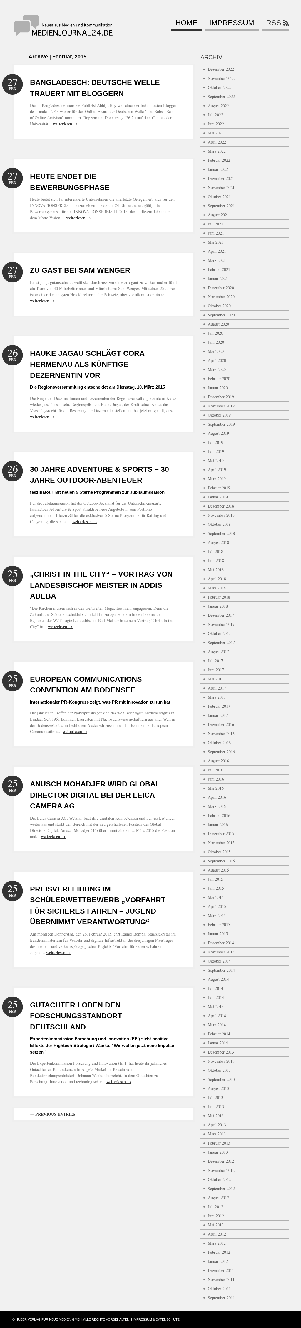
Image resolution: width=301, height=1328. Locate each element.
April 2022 (217, 142)
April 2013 (217, 1125)
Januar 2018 (218, 606)
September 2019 (221, 424)
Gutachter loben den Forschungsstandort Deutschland (76, 1016)
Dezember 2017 (221, 615)
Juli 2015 (215, 879)
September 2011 (221, 1297)
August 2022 (218, 105)
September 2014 (221, 970)
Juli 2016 (215, 770)
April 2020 (217, 360)
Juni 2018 (216, 560)
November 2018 (221, 515)
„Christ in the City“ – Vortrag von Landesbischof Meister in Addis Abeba (101, 585)
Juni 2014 (216, 997)
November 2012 (221, 1170)
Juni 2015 (216, 888)
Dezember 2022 (221, 69)
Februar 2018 (219, 597)
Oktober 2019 (219, 415)
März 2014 (217, 1024)
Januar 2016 (218, 824)
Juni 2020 (216, 342)
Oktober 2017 (219, 633)
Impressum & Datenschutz (156, 1319)
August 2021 (218, 215)
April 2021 (217, 251)
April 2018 (217, 579)
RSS (273, 23)
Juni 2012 (216, 1216)
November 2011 (221, 1279)
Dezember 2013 (221, 1052)
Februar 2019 (219, 488)
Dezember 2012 (221, 1161)
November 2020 (221, 296)
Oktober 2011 (219, 1288)
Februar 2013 (219, 1143)
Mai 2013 (216, 1115)
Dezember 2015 (221, 833)
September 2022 (221, 96)
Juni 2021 (216, 233)
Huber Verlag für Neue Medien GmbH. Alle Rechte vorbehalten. (73, 1319)
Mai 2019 (216, 460)
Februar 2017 (219, 706)
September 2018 (221, 533)
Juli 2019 (215, 442)
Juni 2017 (216, 670)
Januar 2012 (218, 1261)
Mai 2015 (216, 897)
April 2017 (217, 688)
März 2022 (217, 151)
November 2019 (221, 406)
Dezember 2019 (221, 397)
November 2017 (221, 624)
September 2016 (221, 751)
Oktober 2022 (219, 87)
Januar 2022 (218, 169)
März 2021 (217, 260)
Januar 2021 (218, 278)
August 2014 (218, 979)
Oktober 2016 (219, 742)
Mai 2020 (216, 351)
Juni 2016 (216, 779)
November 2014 (221, 952)
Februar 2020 (219, 378)
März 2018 (217, 588)
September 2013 (221, 1079)
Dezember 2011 (221, 1270)
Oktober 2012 (219, 1179)
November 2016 (221, 733)
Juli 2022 (215, 114)
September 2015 (221, 861)
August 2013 (218, 1088)
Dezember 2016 (221, 724)
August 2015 (218, 870)
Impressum (231, 23)
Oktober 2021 (219, 196)
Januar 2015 (218, 933)
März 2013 (217, 1134)
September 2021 (221, 205)
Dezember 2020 (221, 287)
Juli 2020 (215, 333)
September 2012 (221, 1188)
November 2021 (221, 187)
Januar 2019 (218, 497)
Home (186, 23)
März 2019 (217, 478)
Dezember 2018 (221, 506)
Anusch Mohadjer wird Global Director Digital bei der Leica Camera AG (95, 795)
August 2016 (218, 761)
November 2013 (221, 1061)
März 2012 (217, 1243)
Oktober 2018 (219, 524)
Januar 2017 (218, 715)
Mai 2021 (216, 242)
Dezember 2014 (221, 943)
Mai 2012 (216, 1225)
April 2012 (217, 1234)
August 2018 (218, 542)
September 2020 (221, 315)
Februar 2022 (219, 160)
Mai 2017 (216, 679)
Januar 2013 (218, 1152)
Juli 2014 (215, 988)
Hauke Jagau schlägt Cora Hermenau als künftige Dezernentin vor (87, 364)
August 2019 (218, 433)
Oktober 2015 (219, 852)
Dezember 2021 (221, 178)
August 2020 (218, 324)
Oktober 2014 (219, 961)
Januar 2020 (218, 387)
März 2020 (217, 369)
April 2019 (217, 469)
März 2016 (217, 806)
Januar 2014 (218, 1043)
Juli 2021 (215, 224)
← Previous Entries (52, 1114)
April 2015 (217, 906)
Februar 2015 (219, 924)
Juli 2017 (215, 660)
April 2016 (217, 797)
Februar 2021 (219, 269)
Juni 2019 (216, 451)
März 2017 (217, 697)
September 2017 (221, 642)
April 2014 (217, 1015)
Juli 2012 (215, 1206)
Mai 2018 (216, 569)
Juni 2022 (216, 124)
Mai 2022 (216, 133)
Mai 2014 (216, 1006)
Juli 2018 (215, 551)
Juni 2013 (216, 1106)
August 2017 (218, 651)
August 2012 (218, 1197)
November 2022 (221, 78)
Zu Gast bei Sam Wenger (80, 270)
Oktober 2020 (219, 306)
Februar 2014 (219, 1034)
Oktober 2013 (219, 1070)
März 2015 (217, 915)
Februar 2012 (219, 1252)
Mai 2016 (216, 788)
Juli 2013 (215, 1097)
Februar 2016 (219, 815)
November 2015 (221, 842)
